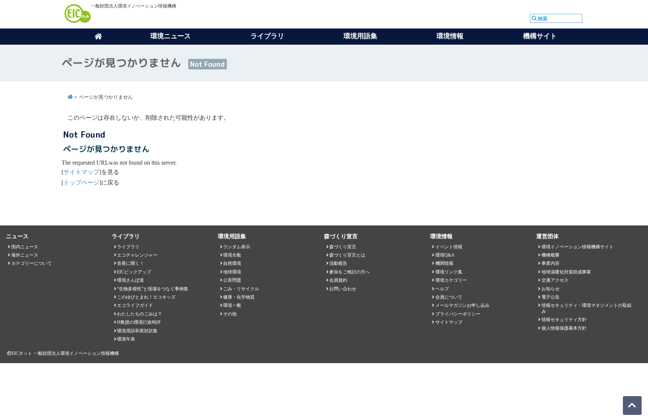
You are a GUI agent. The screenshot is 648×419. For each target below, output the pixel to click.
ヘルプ (442, 288)
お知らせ (551, 288)
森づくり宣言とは (347, 255)
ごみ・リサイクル (241, 288)
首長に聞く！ (130, 263)
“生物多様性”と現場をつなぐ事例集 (152, 288)
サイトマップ (81, 172)
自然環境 (232, 263)
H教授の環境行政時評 (139, 322)
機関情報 (444, 263)
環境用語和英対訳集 (137, 330)
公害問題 (232, 280)
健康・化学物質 (239, 297)
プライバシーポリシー (457, 314)
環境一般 (232, 305)
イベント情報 (448, 246)
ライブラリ (128, 246)
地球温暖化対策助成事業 (566, 272)
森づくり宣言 (342, 246)
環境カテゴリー (451, 280)
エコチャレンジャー (137, 255)
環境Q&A (444, 255)
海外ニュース (24, 255)
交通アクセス (555, 280)
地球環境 (232, 272)
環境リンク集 (448, 272)
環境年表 (126, 339)
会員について (448, 297)
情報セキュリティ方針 (564, 319)
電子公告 (551, 297)
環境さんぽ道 (130, 280)
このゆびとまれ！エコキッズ (146, 297)
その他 (230, 314)
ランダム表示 (236, 246)
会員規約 (338, 280)
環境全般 (232, 255)
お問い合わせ (342, 288)
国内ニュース (24, 246)
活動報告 (338, 263)
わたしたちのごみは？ (139, 314)
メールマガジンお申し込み (462, 305)
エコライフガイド (135, 305)
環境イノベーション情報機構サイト (578, 246)
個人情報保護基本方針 (564, 328)
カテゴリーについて (31, 263)
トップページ (81, 182)
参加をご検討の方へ (349, 272)
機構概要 (551, 255)
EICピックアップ (134, 272)
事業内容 (551, 263)
